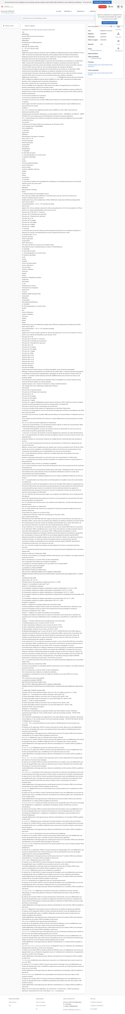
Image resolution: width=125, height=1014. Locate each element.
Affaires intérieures (96, 50)
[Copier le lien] (96, 62)
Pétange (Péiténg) (96, 58)
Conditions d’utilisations (96, 1005)
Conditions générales (96, 1002)
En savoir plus (87, 2)
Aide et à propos (40, 1002)
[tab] (118, 28)
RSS (10, 1005)
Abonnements (12, 1002)
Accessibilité (93, 1009)
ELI (37, 1009)
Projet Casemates (41, 1005)
